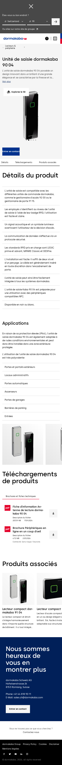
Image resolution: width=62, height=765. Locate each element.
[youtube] (16, 754)
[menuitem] (15, 38)
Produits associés (47, 162)
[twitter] (10, 754)
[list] (31, 601)
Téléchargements (23, 162)
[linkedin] (21, 754)
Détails (4, 162)
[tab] (20, 496)
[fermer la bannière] (31, 6)
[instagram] (27, 754)
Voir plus (6, 81)
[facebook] (4, 754)
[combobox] (14, 21)
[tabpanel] (31, 524)
